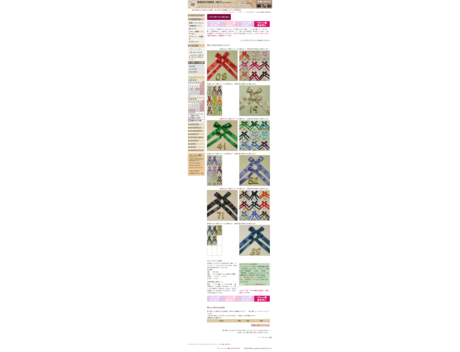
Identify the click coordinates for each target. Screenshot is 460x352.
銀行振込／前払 (249, 277)
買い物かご (254, 332)
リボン (240, 12)
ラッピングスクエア (228, 12)
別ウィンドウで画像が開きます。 (256, 284)
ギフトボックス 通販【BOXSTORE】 (229, 348)
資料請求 (248, 279)
